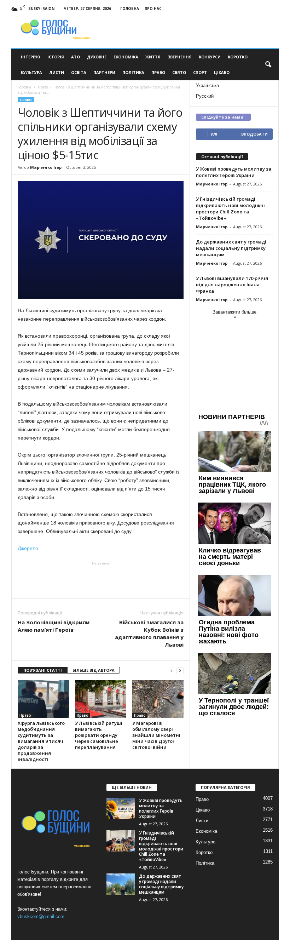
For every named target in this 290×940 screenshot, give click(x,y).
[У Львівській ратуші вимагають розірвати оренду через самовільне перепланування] (100, 699)
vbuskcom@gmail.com (40, 916)
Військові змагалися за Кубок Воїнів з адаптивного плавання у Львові (149, 633)
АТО (75, 56)
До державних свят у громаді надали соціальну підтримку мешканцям (231, 248)
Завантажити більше (234, 312)
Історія (55, 56)
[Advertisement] (101, 580)
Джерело (28, 548)
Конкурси (210, 56)
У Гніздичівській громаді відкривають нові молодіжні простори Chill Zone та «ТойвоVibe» (230, 208)
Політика (133, 72)
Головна (129, 8)
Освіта (78, 72)
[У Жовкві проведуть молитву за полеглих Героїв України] (120, 808)
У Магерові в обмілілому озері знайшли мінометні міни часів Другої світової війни (156, 735)
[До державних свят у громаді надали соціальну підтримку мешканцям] (120, 884)
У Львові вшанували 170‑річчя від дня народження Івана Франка (232, 284)
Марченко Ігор (46, 167)
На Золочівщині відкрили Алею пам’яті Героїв (53, 626)
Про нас (153, 8)
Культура (31, 72)
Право (158, 72)
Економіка (126, 56)
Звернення (180, 56)
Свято (179, 72)
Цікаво (222, 72)
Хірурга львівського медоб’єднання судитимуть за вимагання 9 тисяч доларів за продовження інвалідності (41, 741)
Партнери (104, 72)
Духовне (96, 56)
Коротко (238, 56)
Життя (153, 56)
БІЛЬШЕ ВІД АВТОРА (93, 670)
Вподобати (254, 134)
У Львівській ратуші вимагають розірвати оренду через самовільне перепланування (98, 735)
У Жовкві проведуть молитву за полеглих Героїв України (233, 172)
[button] (268, 65)
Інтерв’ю (30, 56)
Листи (56, 72)
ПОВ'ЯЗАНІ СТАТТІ (42, 670)
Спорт (200, 72)
